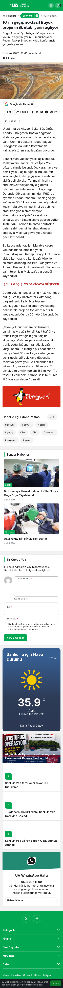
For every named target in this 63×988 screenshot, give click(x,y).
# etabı (41, 424)
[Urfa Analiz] (20, 5)
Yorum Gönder (15, 637)
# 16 (52, 417)
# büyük (26, 424)
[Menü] (5, 5)
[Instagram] (37, 919)
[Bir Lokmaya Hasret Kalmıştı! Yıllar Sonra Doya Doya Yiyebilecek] (31, 480)
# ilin (22, 432)
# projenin (10, 440)
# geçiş (9, 432)
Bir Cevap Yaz (16, 559)
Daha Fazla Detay (31, 725)
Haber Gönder (15, 900)
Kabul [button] (56, 983)
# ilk (34, 432)
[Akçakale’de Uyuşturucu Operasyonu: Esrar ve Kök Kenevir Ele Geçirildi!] (31, 748)
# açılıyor (9, 424)
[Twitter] (26, 919)
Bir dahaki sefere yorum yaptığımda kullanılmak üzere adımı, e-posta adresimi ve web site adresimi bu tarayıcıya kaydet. (31, 626)
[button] (51, 5)
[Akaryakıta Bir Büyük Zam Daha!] (31, 523)
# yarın (26, 440)
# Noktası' (49, 432)
